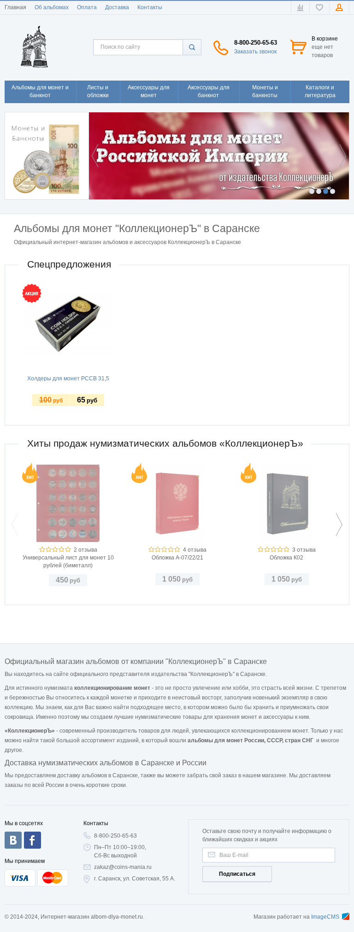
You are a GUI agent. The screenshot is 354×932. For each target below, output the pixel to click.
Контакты (149, 7)
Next (340, 155)
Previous (97, 155)
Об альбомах (52, 7)
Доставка (117, 7)
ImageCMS (325, 917)
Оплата (87, 7)
